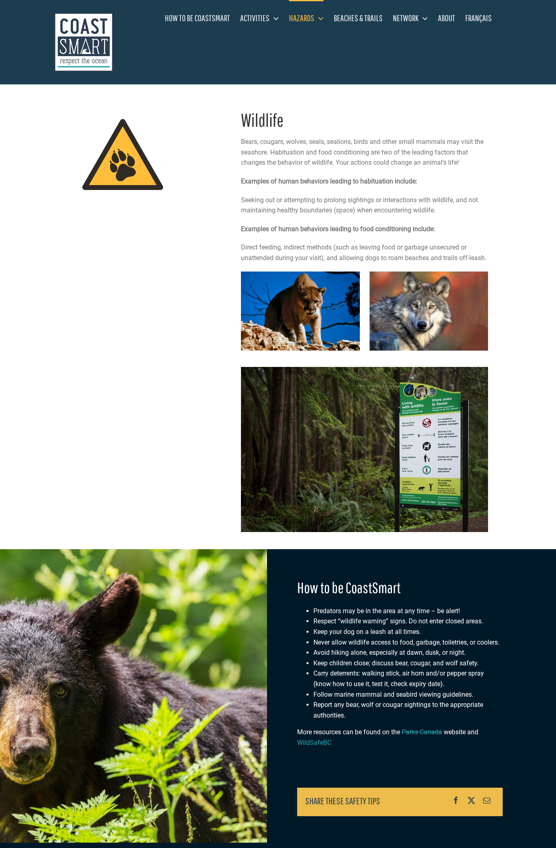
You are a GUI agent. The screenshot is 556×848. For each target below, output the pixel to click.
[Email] (487, 801)
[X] (471, 801)
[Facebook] (456, 801)
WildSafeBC (314, 742)
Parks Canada (422, 732)
